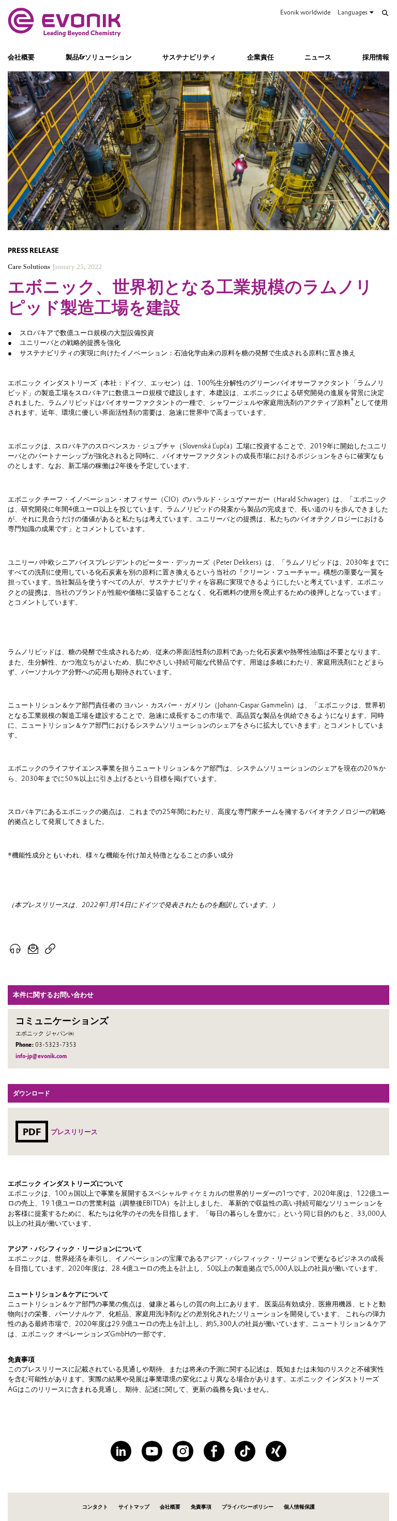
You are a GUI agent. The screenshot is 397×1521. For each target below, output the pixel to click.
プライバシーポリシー (247, 1506)
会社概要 (21, 57)
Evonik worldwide (305, 12)
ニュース (317, 57)
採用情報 (375, 57)
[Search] (385, 13)
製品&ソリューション (99, 57)
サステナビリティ (189, 57)
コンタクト (95, 1506)
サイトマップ (133, 1506)
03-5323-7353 (56, 1045)
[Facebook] (214, 1451)
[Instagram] (183, 1451)
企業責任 (260, 57)
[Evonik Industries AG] (64, 22)
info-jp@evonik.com (41, 1056)
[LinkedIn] (121, 1451)
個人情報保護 (299, 1506)
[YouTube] (152, 1451)
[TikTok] (245, 1451)
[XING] (276, 1451)
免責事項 (201, 1506)
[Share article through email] (33, 949)
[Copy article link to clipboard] (50, 949)
